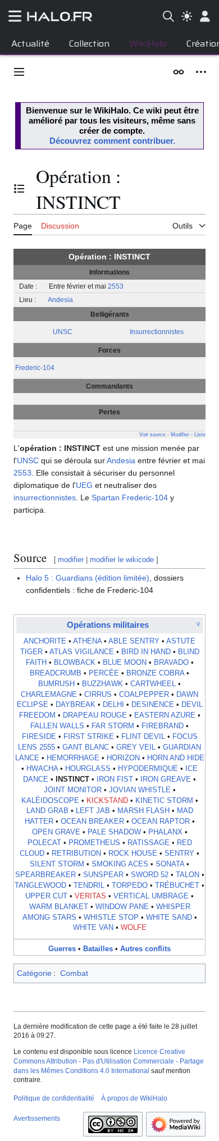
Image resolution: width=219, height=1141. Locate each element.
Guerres (62, 949)
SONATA (170, 864)
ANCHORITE (45, 641)
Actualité (30, 43)
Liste (200, 434)
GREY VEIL (136, 747)
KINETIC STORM (164, 801)
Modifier (180, 434)
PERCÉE (104, 673)
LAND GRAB (47, 811)
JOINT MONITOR (73, 790)
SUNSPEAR (103, 875)
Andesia (60, 299)
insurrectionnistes (44, 497)
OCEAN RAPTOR (160, 821)
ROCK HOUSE (132, 853)
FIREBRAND (163, 726)
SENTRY (179, 853)
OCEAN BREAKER (92, 821)
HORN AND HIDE (175, 758)
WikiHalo (148, 43)
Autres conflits (145, 949)
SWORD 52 (149, 875)
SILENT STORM (57, 864)
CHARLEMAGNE (49, 695)
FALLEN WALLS (57, 726)
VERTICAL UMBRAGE (151, 896)
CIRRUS (98, 695)
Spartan (106, 497)
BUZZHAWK (102, 684)
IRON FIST (115, 779)
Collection (89, 43)
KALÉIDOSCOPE (50, 801)
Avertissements (36, 1118)
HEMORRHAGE (73, 758)
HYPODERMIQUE (148, 769)
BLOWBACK (74, 663)
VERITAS (90, 896)
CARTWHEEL (153, 684)
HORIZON (123, 758)
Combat (74, 973)
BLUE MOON (125, 663)
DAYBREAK (75, 705)
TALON (187, 875)
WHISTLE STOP (111, 917)
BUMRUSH (56, 684)
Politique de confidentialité (53, 1098)
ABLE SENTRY (133, 641)
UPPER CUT (46, 896)
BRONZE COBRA (155, 673)
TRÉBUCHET (177, 885)
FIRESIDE (39, 737)
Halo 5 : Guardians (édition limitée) (87, 577)
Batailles (98, 949)
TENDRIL (89, 885)
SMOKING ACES (120, 864)
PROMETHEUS (94, 843)
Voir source (152, 434)
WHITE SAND (169, 917)
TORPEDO (130, 885)
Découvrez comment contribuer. (112, 140)
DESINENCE (152, 705)
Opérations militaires (108, 624)
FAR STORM (113, 726)
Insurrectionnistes (157, 331)
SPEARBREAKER (45, 875)
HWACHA (42, 769)
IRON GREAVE (165, 779)
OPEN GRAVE (56, 832)
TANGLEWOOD (40, 885)
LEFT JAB (93, 811)
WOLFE (134, 928)
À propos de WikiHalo (134, 1098)
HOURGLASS (88, 769)
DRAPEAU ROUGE (95, 715)
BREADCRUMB (55, 673)
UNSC (62, 331)
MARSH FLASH (143, 811)
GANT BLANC (85, 747)
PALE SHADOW (114, 832)
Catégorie (34, 973)
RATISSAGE (148, 843)
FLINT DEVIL (143, 737)
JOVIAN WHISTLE (140, 790)
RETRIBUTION (76, 853)
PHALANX (165, 832)
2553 (116, 286)
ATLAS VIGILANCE (81, 652)
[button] (19, 72)
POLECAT (44, 843)
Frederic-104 (34, 367)
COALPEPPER (144, 695)
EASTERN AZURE (164, 715)
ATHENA (87, 641)
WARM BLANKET (58, 907)
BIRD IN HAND (146, 652)
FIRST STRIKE (88, 737)
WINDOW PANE (122, 907)
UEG (84, 485)
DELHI (113, 705)
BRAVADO (171, 663)
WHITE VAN (93, 928)
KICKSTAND (107, 801)
